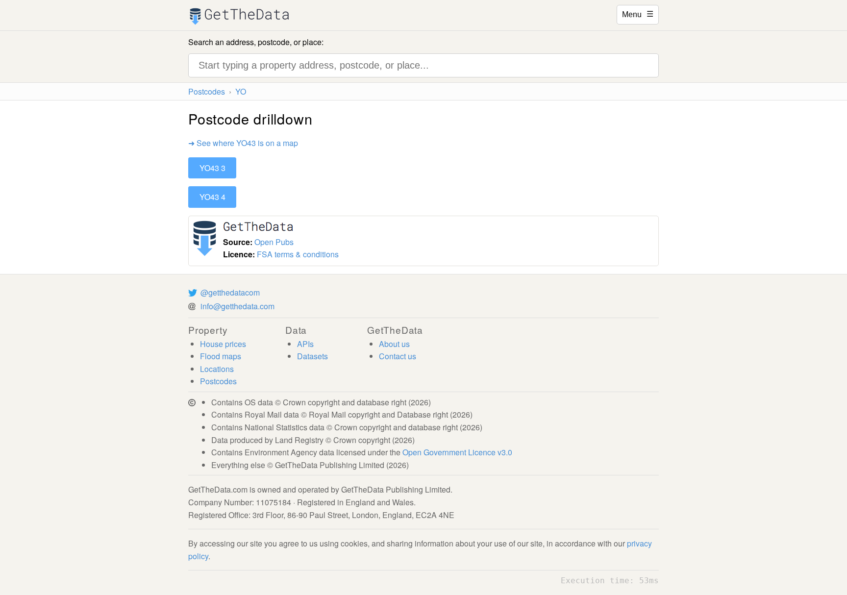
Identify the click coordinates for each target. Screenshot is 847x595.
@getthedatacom (230, 292)
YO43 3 (212, 168)
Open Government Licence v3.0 (457, 452)
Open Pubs (274, 242)
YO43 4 (212, 196)
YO (240, 91)
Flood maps (220, 356)
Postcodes (206, 91)
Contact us (397, 356)
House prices (223, 343)
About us (394, 343)
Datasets (312, 356)
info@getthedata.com (237, 306)
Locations (217, 368)
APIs (305, 343)
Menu (637, 13)
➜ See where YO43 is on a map (243, 143)
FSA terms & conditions (298, 254)
